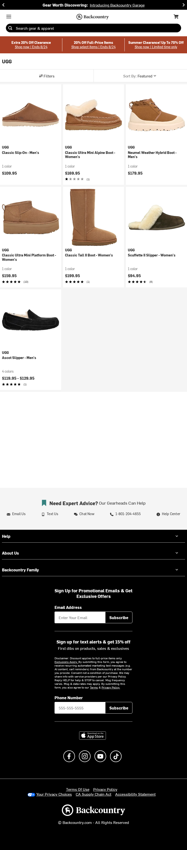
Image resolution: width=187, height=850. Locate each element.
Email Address (68, 607)
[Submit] (10, 28)
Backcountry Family (20, 569)
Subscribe (118, 617)
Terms (94, 687)
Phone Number (69, 697)
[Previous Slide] (3, 4)
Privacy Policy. (111, 687)
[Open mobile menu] (9, 16)
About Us (10, 553)
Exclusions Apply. (66, 662)
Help (6, 536)
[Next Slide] (183, 4)
